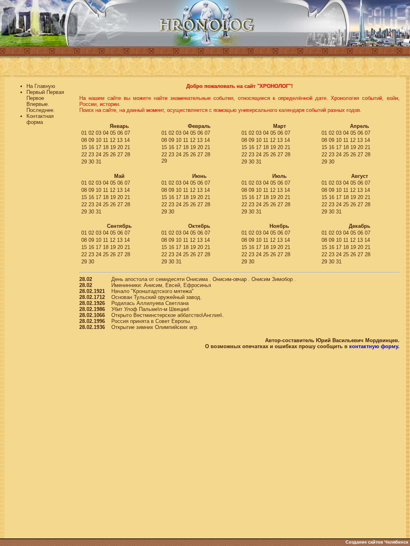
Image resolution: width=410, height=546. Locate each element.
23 (91, 154)
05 (113, 133)
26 (113, 154)
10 (98, 140)
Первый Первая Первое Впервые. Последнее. (45, 101)
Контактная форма (40, 119)
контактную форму (373, 346)
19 (113, 147)
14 (127, 140)
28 (127, 154)
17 (98, 147)
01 (84, 133)
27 (120, 154)
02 (91, 133)
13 (120, 140)
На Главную (40, 86)
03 (98, 133)
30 (91, 162)
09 (91, 140)
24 (98, 154)
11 (105, 140)
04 (106, 133)
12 (112, 140)
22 (84, 154)
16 (91, 147)
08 (84, 140)
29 (84, 162)
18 (106, 147)
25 (106, 154)
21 (127, 147)
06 (120, 133)
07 (127, 133)
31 (98, 162)
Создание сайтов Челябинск (377, 542)
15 (84, 147)
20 (120, 147)
